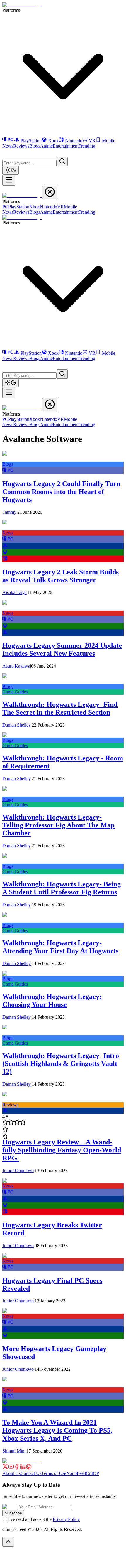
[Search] (62, 161)
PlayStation (31, 140)
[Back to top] (8, 1542)
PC (5, 206)
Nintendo (73, 140)
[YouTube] (11, 1468)
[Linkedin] (23, 1468)
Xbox (53, 140)
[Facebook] (17, 1468)
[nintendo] (5, 559)
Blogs (34, 145)
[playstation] (5, 546)
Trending (87, 145)
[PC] (8, 140)
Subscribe (13, 1513)
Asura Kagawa (16, 665)
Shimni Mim (13, 1450)
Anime (46, 145)
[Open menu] (8, 180)
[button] (5, 152)
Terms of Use (53, 1473)
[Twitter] (5, 1468)
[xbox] (5, 552)
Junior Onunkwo (18, 1170)
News (7, 145)
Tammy (9, 512)
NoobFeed (76, 1473)
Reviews (21, 145)
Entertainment (66, 145)
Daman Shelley (16, 724)
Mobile (108, 140)
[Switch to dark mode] (10, 170)
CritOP (92, 1473)
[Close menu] (49, 192)
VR (92, 140)
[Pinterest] (29, 1468)
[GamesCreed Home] (22, 4)
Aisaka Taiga (14, 592)
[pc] (7, 471)
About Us (11, 1473)
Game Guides (15, 691)
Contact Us (31, 1473)
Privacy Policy (66, 1519)
